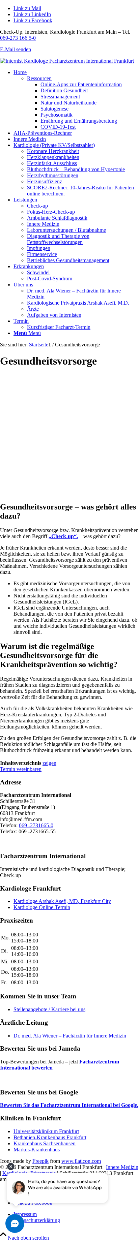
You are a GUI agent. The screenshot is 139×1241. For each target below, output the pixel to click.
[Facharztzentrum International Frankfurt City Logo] (67, 61)
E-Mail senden (15, 49)
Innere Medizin (122, 1167)
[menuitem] (76, 99)
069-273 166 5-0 (18, 38)
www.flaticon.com (81, 1161)
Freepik (40, 1161)
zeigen (49, 763)
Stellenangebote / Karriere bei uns (49, 1009)
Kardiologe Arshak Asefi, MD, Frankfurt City (62, 901)
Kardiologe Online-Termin (41, 907)
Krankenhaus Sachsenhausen (44, 1143)
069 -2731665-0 (36, 825)
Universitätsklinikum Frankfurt (46, 1131)
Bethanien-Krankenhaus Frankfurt (49, 1137)
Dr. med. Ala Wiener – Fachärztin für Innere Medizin (69, 1035)
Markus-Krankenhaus (36, 1149)
